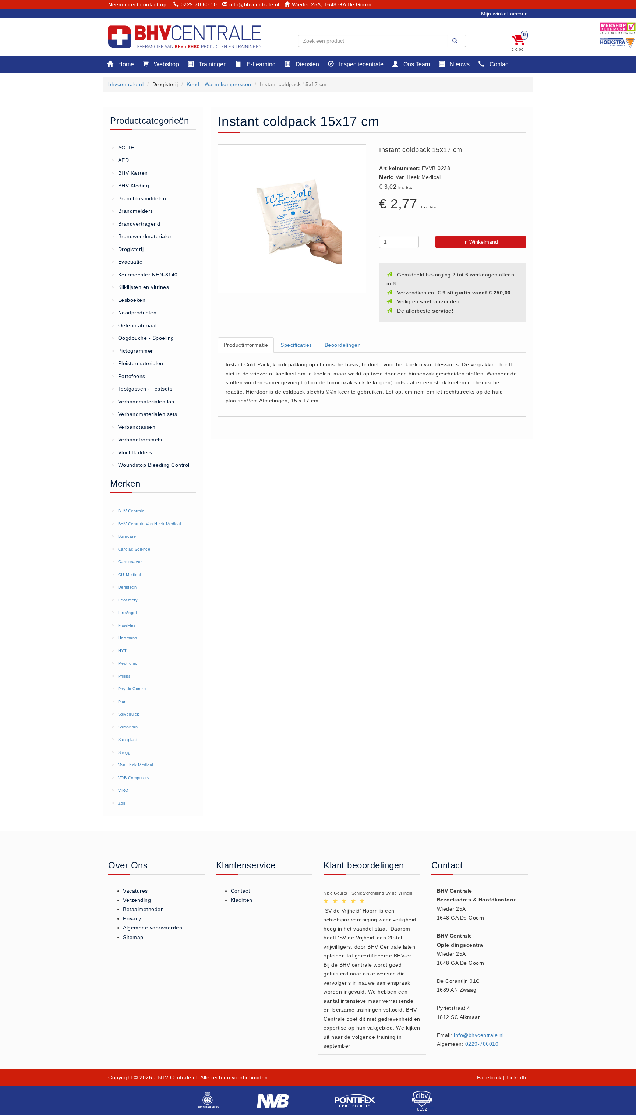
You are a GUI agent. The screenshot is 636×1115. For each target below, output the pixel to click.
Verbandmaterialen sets (144, 414)
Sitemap (133, 937)
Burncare (127, 536)
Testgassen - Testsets (142, 389)
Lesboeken (128, 300)
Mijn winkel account (505, 14)
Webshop (165, 64)
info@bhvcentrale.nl (254, 4)
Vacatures (135, 891)
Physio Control (132, 689)
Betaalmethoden (143, 909)
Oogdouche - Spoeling (143, 338)
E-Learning (260, 64)
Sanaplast (128, 739)
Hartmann (127, 638)
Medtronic (128, 663)
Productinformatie (246, 345)
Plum (123, 701)
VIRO (123, 790)
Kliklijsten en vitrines (140, 287)
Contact (499, 64)
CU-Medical (129, 574)
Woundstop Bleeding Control (151, 465)
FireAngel (127, 612)
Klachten (241, 900)
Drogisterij (128, 249)
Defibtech (127, 587)
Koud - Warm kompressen (219, 84)
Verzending (137, 900)
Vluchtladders (132, 452)
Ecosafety (128, 600)
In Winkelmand (480, 242)
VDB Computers (134, 778)
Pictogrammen (133, 351)
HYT (122, 651)
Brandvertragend (136, 224)
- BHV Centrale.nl (176, 1077)
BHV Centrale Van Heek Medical (149, 524)
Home (125, 64)
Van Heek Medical (135, 765)
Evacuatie (127, 262)
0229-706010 (482, 1044)
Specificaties (296, 345)
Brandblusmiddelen (139, 198)
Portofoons (128, 376)
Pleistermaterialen (137, 363)
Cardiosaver (130, 562)
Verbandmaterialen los (143, 402)
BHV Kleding (130, 185)
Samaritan (128, 727)
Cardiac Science (134, 549)
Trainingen (212, 64)
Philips (124, 676)
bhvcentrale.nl (126, 84)
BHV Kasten (130, 173)
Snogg (124, 752)
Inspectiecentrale (361, 64)
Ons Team (416, 64)
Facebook (489, 1077)
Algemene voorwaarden (152, 928)
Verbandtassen (133, 427)
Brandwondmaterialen (142, 236)
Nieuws (459, 64)
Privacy (132, 918)
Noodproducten (134, 312)
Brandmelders (132, 211)
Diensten (306, 64)
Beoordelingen (343, 345)
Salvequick (128, 714)
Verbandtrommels (137, 439)
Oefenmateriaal (134, 325)
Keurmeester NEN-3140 (145, 275)
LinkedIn (517, 1077)
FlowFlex (127, 625)
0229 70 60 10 (199, 4)
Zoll (121, 803)
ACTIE (123, 148)
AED (120, 160)
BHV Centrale (131, 511)
